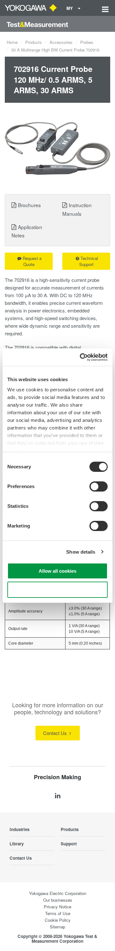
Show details (80, 552)
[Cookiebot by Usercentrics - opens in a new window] (81, 357)
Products (33, 42)
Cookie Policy (58, 920)
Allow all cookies (57, 571)
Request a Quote (32, 261)
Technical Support (88, 261)
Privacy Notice (57, 907)
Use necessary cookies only (57, 589)
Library (17, 844)
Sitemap (57, 927)
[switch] (98, 486)
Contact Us (55, 733)
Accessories (61, 42)
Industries (19, 829)
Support (69, 844)
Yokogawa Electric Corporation (57, 893)
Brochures (29, 204)
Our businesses (57, 900)
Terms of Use (57, 913)
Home (12, 42)
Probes (86, 42)
